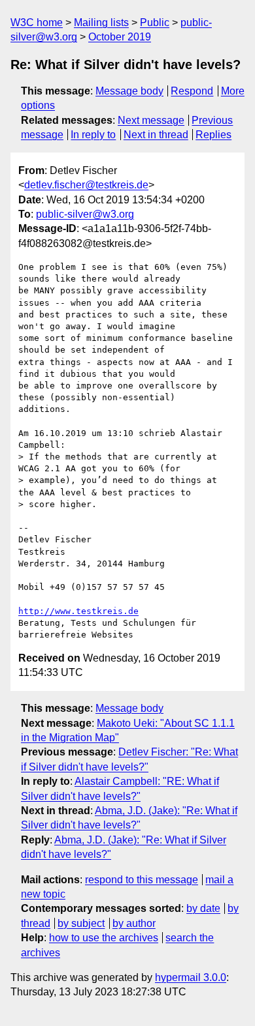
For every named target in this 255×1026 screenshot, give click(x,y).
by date (203, 908)
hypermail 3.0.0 (190, 977)
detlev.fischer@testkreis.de (86, 184)
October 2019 (119, 36)
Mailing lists (101, 22)
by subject (81, 923)
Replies (213, 134)
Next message (151, 120)
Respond (192, 90)
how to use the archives (103, 937)
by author (134, 923)
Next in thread (156, 134)
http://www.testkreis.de (78, 611)
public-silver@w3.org (85, 214)
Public (154, 22)
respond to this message (141, 879)
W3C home (36, 22)
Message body (129, 90)
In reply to (93, 134)
